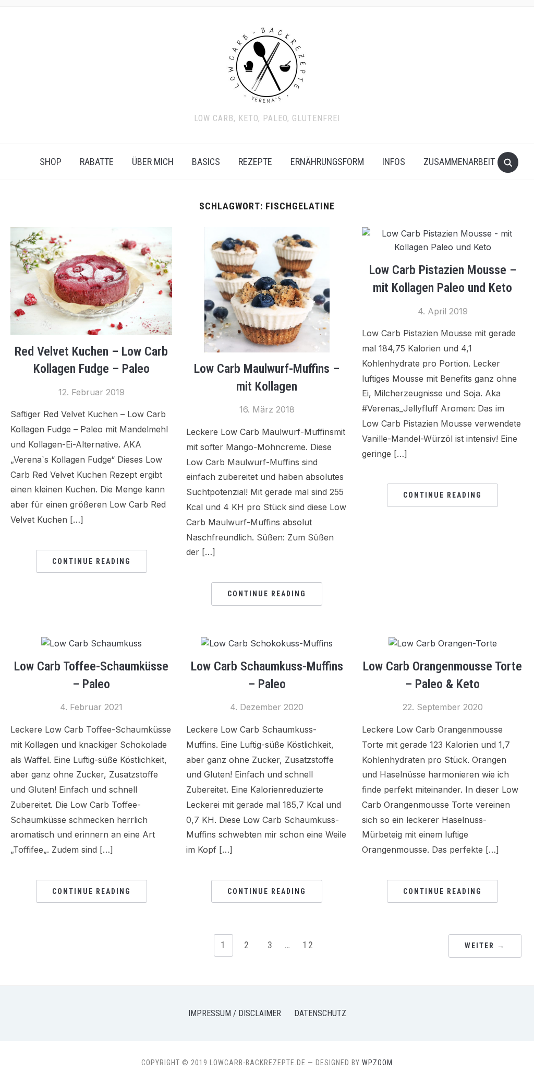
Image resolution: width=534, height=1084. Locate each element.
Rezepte (255, 161)
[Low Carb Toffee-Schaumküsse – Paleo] (91, 643)
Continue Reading (91, 561)
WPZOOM (377, 1062)
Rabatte (97, 161)
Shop (51, 161)
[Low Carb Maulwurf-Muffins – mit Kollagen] (267, 233)
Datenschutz (320, 1013)
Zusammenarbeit (459, 161)
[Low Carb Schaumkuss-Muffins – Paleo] (267, 643)
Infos (393, 161)
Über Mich (153, 161)
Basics (206, 161)
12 (308, 944)
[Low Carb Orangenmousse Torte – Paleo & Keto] (443, 643)
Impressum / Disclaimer (234, 1013)
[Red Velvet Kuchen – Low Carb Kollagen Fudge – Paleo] (91, 233)
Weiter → (485, 945)
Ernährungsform (327, 161)
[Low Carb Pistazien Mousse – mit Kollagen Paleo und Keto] (443, 233)
